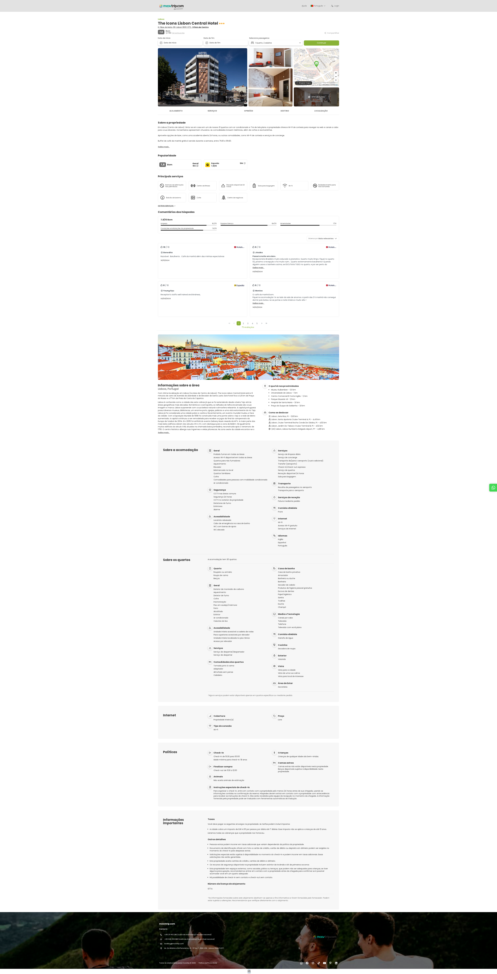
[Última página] (266, 323)
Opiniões (248, 111)
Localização (321, 111)
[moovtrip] (324, 936)
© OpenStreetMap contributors (327, 85)
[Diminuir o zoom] (336, 76)
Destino (285, 111)
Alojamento (176, 111)
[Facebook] (307, 963)
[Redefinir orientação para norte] (336, 80)
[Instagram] (313, 963)
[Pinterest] (330, 963)
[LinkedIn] (336, 963)
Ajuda (304, 6)
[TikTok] (318, 963)
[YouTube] (324, 963)
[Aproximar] (336, 73)
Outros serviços (166, 206)
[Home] (301, 963)
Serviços (212, 111)
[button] (316, 64)
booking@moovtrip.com (174, 944)
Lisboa (161, 19)
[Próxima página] (262, 323)
